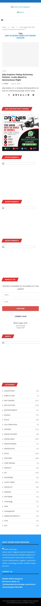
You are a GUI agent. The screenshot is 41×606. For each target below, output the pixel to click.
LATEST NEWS (21, 482)
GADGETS (21, 468)
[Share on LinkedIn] (16, 95)
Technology (21, 501)
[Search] (39, 20)
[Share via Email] (33, 95)
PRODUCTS (21, 487)
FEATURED (21, 458)
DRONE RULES (21, 449)
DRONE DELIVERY (21, 434)
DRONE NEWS (21, 439)
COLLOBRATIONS (21, 424)
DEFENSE (21, 429)
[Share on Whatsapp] (26, 95)
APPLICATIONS (21, 405)
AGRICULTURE (21, 396)
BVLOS (21, 420)
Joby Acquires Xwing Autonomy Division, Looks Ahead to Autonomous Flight (17, 77)
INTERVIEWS (21, 477)
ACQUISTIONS (21, 391)
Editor (6, 83)
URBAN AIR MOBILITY (21, 516)
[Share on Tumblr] (18, 95)
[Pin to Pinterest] (13, 95)
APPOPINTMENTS (21, 410)
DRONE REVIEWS (21, 444)
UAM (21, 506)
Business (21, 415)
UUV (21, 526)
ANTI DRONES (21, 400)
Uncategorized (21, 511)
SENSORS (21, 492)
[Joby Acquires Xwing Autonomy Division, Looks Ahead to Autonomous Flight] (20, 54)
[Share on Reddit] (21, 95)
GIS (21, 473)
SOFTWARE (21, 497)
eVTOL (21, 453)
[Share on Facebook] (9, 95)
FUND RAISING (21, 463)
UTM (21, 521)
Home (4, 27)
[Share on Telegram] (28, 95)
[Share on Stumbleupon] (23, 95)
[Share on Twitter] (11, 95)
